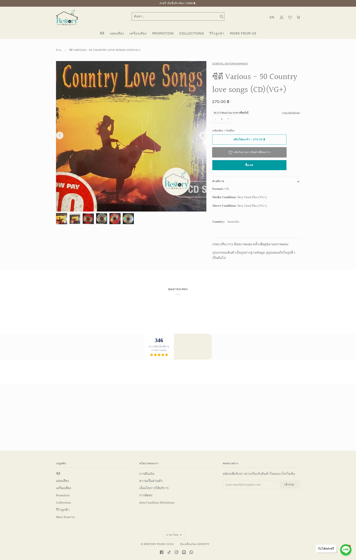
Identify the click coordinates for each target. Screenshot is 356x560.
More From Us (65, 517)
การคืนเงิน (146, 474)
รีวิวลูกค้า (63, 510)
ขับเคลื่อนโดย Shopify (194, 544)
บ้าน (58, 49)
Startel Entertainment (230, 63)
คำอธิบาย (218, 181)
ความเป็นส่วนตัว (151, 481)
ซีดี (58, 474)
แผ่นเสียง (62, 481)
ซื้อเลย (249, 164)
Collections (63, 502)
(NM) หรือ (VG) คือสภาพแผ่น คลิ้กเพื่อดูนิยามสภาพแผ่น (250, 244)
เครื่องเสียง (63, 488)
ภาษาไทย (172, 534)
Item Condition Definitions (157, 502)
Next (200, 135)
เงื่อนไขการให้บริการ (154, 488)
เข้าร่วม (289, 484)
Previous (61, 135)
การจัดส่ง (145, 495)
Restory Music (155, 544)
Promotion (63, 495)
